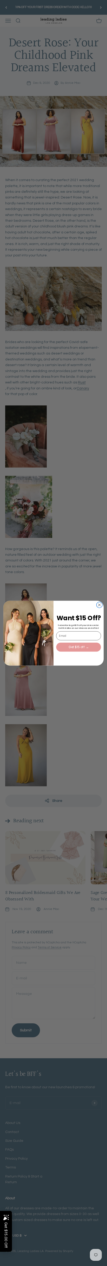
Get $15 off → (79, 647)
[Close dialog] (99, 605)
